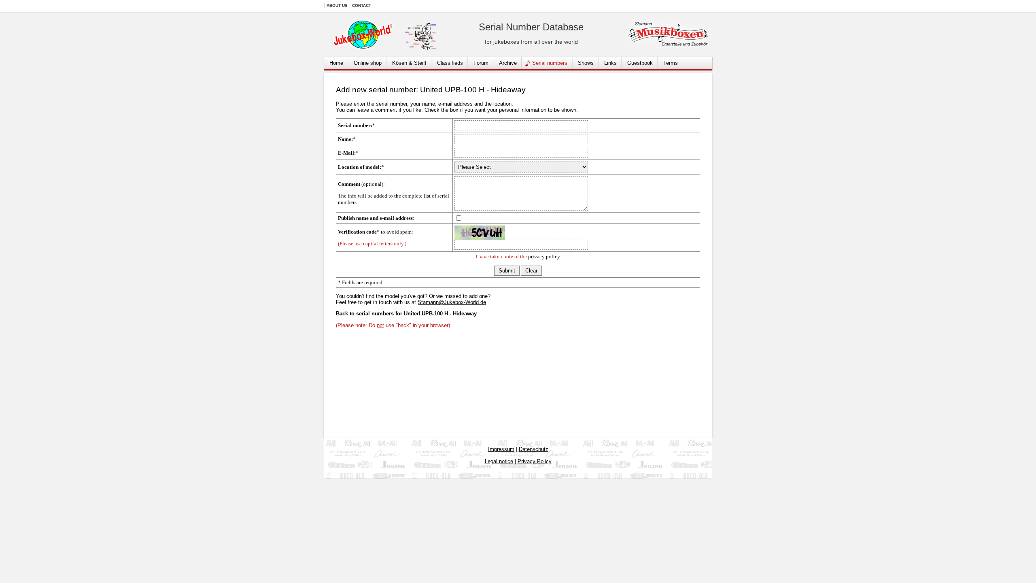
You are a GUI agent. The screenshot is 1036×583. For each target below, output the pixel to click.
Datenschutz (533, 449)
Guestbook (640, 63)
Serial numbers (549, 63)
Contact (361, 5)
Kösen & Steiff (409, 63)
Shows (586, 63)
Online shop (368, 63)
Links (610, 63)
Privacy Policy (535, 461)
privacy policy (544, 256)
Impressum (501, 449)
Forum (480, 63)
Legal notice (499, 461)
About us (337, 5)
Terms (670, 63)
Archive (508, 63)
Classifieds (450, 63)
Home (336, 63)
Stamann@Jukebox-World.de (452, 302)
